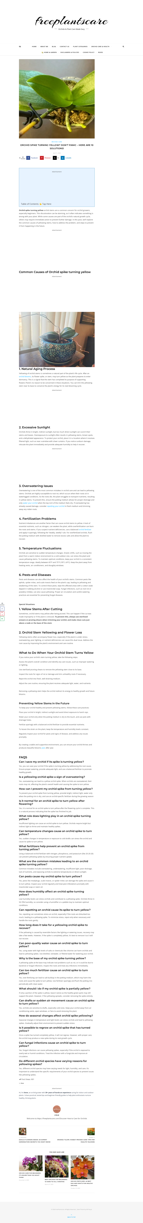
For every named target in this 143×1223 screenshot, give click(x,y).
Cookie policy (88, 52)
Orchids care (57, 142)
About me (44, 46)
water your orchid (30, 503)
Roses (100, 52)
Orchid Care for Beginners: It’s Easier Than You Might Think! (30, 1175)
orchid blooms (25, 376)
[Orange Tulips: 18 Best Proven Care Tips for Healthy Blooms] (91, 1131)
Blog (54, 46)
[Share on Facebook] (2, 609)
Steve (22, 1083)
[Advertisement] (56, 188)
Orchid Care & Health (100, 46)
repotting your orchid (56, 506)
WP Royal (89, 1209)
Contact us (64, 46)
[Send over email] (2, 618)
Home (34, 46)
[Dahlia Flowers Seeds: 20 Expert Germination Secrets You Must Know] (22, 1131)
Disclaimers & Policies (70, 52)
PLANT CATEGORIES (80, 46)
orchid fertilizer (85, 529)
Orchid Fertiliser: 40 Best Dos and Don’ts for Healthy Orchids (82, 1183)
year (43, 748)
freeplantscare (71, 20)
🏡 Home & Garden (49, 52)
